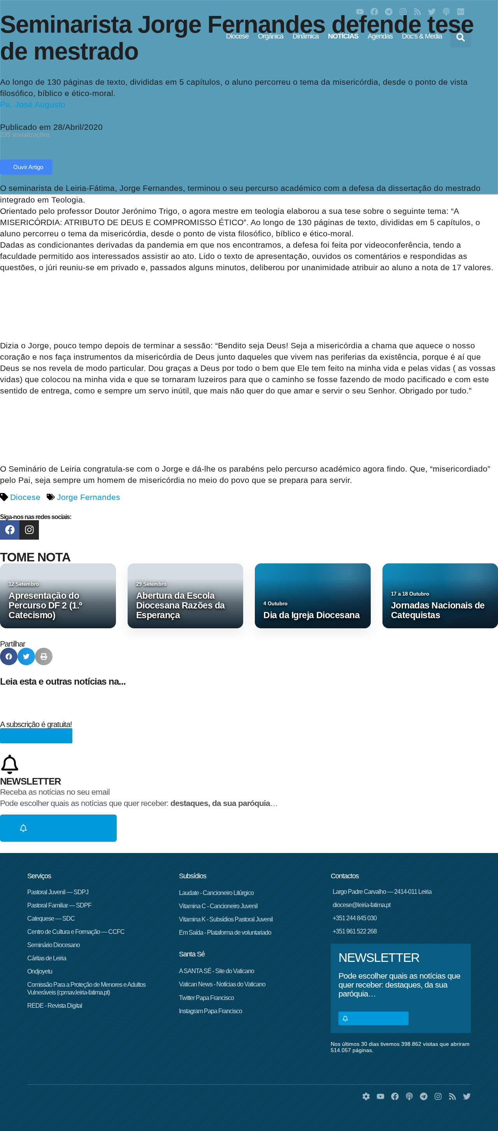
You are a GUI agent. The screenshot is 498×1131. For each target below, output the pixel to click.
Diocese (237, 36)
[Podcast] (446, 12)
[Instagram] (403, 12)
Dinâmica (306, 36)
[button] (461, 37)
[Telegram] (389, 12)
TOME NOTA (35, 557)
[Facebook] (374, 12)
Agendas (380, 36)
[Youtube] (360, 12)
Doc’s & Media (422, 36)
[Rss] (417, 12)
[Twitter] (432, 12)
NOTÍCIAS (343, 36)
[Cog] (366, 1096)
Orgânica (270, 36)
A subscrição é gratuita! (36, 724)
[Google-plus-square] (461, 12)
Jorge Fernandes (88, 497)
